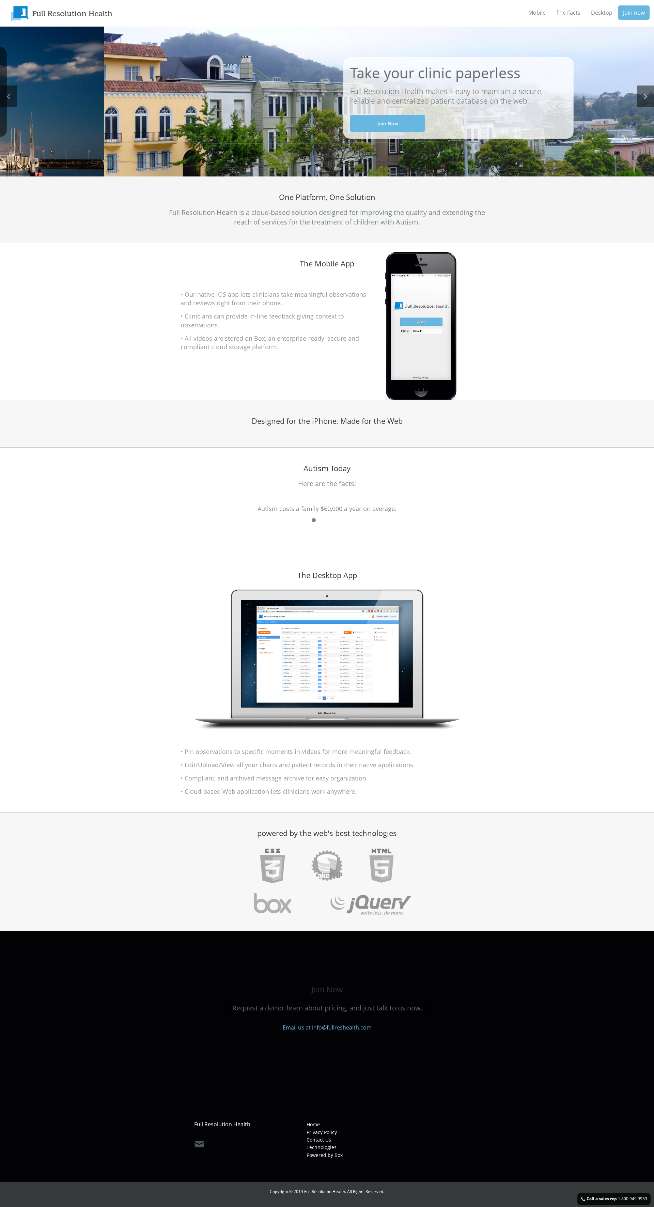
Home (313, 1124)
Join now (634, 12)
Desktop (601, 12)
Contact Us (319, 1139)
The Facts (568, 12)
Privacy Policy (322, 1132)
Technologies (322, 1147)
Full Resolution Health (222, 1124)
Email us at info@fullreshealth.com (327, 1027)
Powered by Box (325, 1155)
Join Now (283, 123)
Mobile (537, 12)
